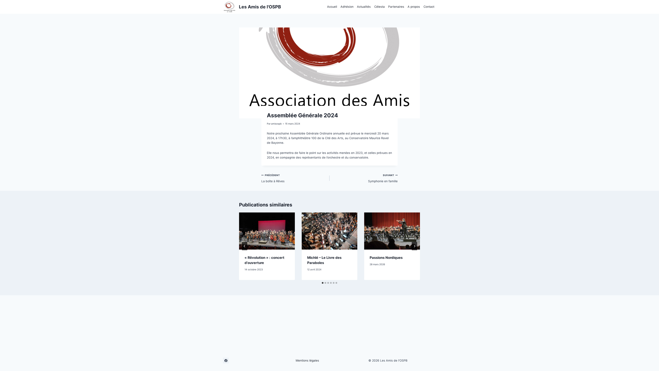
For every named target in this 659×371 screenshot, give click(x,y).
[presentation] (267, 231)
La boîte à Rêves (273, 178)
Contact (429, 6)
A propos (414, 6)
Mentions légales (307, 360)
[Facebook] (226, 360)
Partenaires (396, 6)
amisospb (276, 123)
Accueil (332, 6)
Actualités (364, 6)
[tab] (322, 283)
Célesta (379, 6)
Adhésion (347, 6)
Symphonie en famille (383, 178)
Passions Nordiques (386, 258)
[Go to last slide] (244, 246)
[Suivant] (414, 246)
